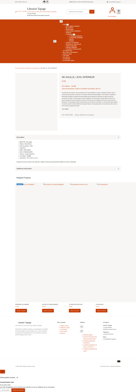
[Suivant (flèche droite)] (133, 196)
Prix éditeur (66, 86)
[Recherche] (91, 12)
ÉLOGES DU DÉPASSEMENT (50, 304)
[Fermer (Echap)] (134, 1)
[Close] (2, 372)
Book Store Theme (105, 366)
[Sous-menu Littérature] (74, 34)
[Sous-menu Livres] (68, 24)
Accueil (17, 68)
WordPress (118, 366)
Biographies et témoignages (33, 68)
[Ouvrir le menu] (54, 41)
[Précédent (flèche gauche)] (3, 196)
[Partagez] (131, 1)
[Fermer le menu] (61, 21)
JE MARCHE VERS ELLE (75, 304)
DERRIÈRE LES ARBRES (22, 304)
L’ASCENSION (99, 304)
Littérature (22, 68)
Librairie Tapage (36, 8)
